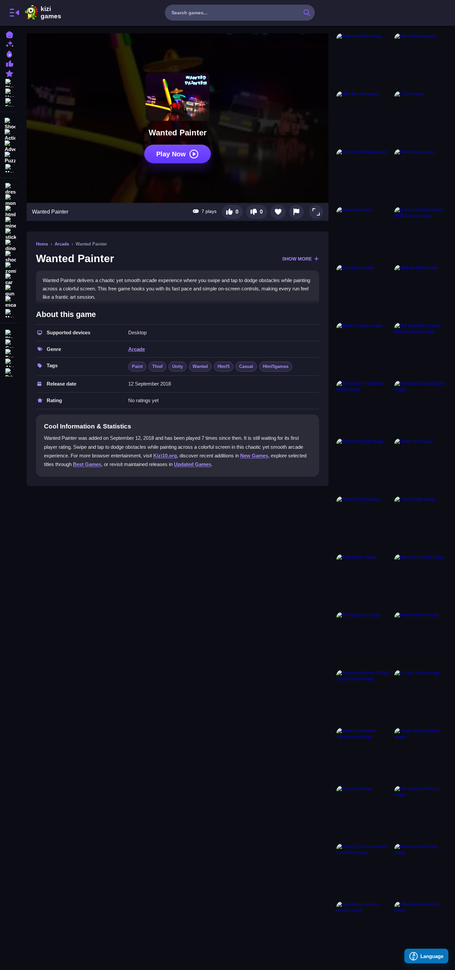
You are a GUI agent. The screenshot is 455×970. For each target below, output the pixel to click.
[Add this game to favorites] (278, 212)
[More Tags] (9, 312)
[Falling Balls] (422, 176)
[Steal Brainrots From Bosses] (364, 929)
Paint (137, 366)
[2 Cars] (422, 118)
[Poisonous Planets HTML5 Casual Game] (364, 697)
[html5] (9, 211)
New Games (254, 455)
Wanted (200, 366)
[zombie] (9, 268)
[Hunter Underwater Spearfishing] (364, 755)
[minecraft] (9, 223)
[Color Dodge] (422, 524)
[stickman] (9, 234)
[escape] (9, 302)
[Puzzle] (9, 157)
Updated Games (192, 464)
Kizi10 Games (51, 13)
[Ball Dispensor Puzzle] (422, 813)
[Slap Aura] (364, 813)
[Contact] (9, 343)
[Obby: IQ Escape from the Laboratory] (364, 871)
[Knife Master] (364, 581)
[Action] (9, 134)
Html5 (223, 366)
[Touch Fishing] (364, 524)
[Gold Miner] (364, 292)
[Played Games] (9, 82)
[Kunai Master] (422, 60)
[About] (9, 362)
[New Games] (9, 44)
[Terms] (9, 352)
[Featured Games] (9, 73)
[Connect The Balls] (364, 176)
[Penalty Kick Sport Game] (422, 408)
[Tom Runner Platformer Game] (364, 408)
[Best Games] (9, 53)
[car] (9, 279)
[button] (316, 212)
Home (42, 244)
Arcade (62, 244)
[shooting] (9, 256)
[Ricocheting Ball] (364, 466)
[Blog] (9, 333)
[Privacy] (9, 372)
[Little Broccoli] (364, 118)
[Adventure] (9, 145)
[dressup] (9, 189)
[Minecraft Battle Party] (422, 871)
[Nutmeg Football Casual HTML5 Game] (422, 234)
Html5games (275, 366)
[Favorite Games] (9, 101)
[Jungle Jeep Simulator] (422, 755)
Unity (177, 366)
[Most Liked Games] (9, 63)
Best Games (87, 464)
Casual (246, 366)
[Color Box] (364, 234)
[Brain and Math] (364, 60)
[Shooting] (9, 123)
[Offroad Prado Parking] (422, 929)
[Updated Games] (9, 92)
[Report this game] (296, 212)
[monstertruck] (9, 200)
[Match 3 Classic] (364, 350)
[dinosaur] (9, 245)
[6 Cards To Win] (422, 697)
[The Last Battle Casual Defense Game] (422, 350)
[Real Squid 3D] (364, 639)
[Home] (9, 34)
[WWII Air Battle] (422, 292)
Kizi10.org (165, 455)
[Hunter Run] (422, 466)
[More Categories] (9, 167)
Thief (157, 366)
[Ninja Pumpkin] (422, 639)
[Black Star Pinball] (422, 581)
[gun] (9, 290)
